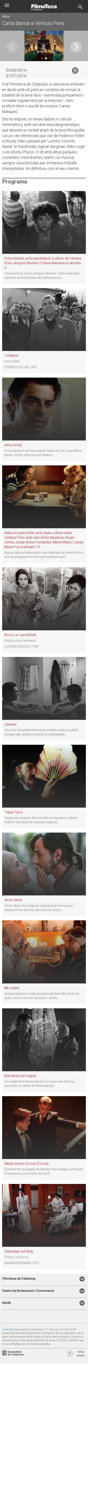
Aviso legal (8, 1329)
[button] (76, 47)
